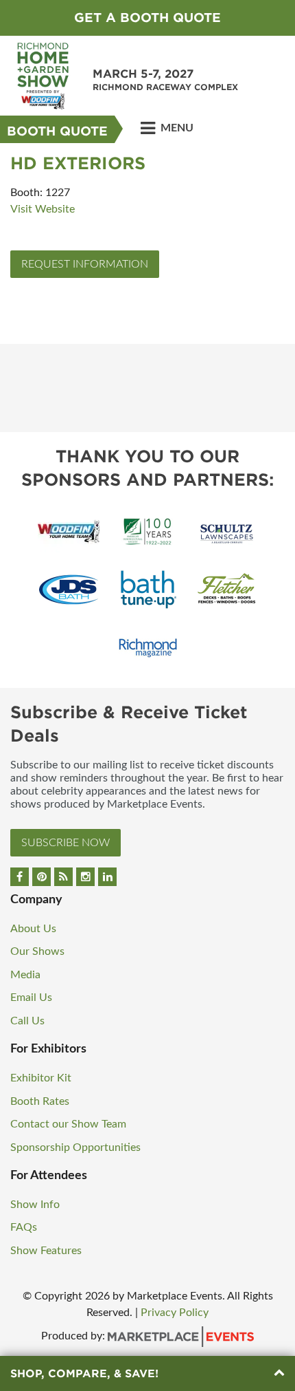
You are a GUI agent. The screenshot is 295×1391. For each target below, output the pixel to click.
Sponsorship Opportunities (75, 1147)
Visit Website (42, 209)
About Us (33, 928)
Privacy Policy (175, 1312)
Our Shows (37, 951)
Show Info (35, 1204)
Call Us (27, 1020)
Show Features (46, 1250)
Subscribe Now (65, 842)
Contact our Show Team (68, 1124)
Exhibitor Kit (40, 1077)
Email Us (31, 997)
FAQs (23, 1227)
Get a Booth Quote (147, 17)
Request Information (84, 264)
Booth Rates (39, 1101)
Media (25, 974)
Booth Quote (57, 131)
